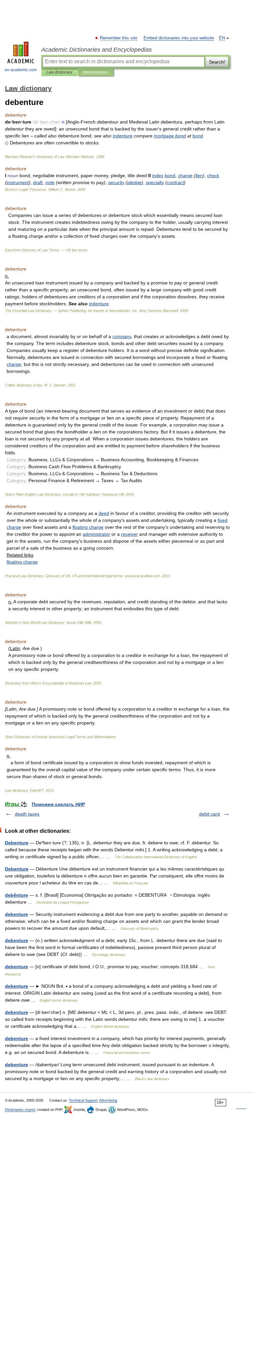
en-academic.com (21, 70)
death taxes (27, 814)
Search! (217, 62)
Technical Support (83, 1100)
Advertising (108, 1100)
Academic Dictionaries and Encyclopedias (96, 49)
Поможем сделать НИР (58, 804)
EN (222, 38)
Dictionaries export (20, 1110)
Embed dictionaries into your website (179, 38)
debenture (16, 914)
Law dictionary (59, 72)
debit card (209, 814)
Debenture (16, 842)
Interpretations (95, 72)
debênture (16, 895)
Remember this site (119, 38)
